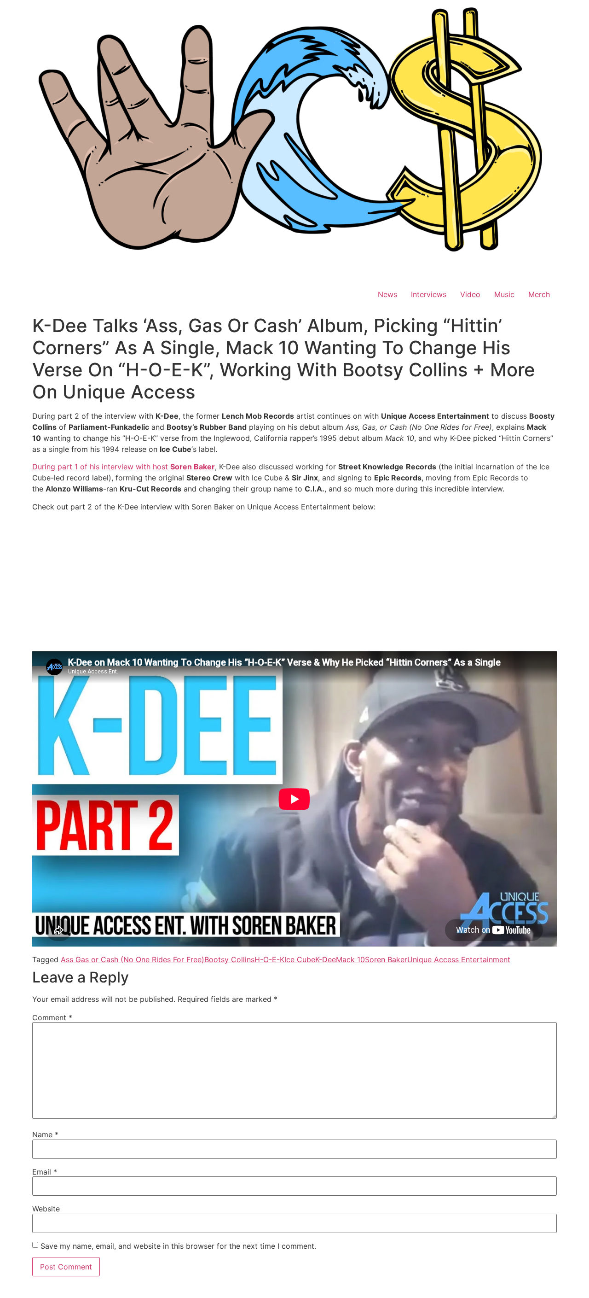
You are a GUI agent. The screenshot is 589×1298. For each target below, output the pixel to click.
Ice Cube (299, 959)
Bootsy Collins (229, 959)
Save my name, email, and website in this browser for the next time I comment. (178, 1246)
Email (44, 1171)
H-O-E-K (269, 959)
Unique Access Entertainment (458, 959)
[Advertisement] (294, 583)
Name (45, 1134)
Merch (539, 294)
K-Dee (325, 959)
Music (504, 294)
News (387, 294)
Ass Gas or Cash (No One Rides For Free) (132, 959)
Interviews (428, 294)
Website (46, 1208)
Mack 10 (350, 959)
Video (470, 294)
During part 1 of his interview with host (123, 466)
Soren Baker (386, 959)
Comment (52, 1017)
